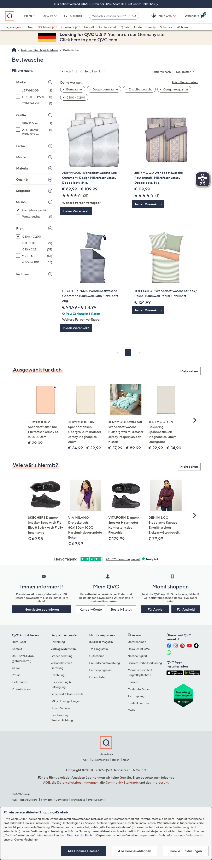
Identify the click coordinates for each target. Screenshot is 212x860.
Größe (21, 115)
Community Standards (122, 782)
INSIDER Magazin (101, 641)
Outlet (132, 710)
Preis (20, 228)
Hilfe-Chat (19, 641)
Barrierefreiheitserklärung (145, 663)
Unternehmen (137, 641)
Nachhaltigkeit (137, 656)
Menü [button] (28, 15)
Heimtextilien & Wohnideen (39, 50)
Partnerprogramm (100, 670)
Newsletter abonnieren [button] (41, 609)
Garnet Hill (62, 799)
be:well (89, 27)
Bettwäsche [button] (74, 89)
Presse (16, 675)
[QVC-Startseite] (14, 50)
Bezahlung (58, 675)
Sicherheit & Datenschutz (67, 694)
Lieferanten (19, 682)
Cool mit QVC (70, 27)
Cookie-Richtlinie (26, 839)
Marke (21, 82)
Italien (115, 759)
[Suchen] (135, 15)
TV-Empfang (136, 696)
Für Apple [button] (155, 609)
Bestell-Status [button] (121, 609)
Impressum (160, 782)
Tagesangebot (14, 27)
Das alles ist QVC (139, 649)
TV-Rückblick (73, 15)
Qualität (22, 179)
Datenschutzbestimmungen (78, 782)
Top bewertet (107, 27)
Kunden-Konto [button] (91, 609)
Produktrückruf (22, 689)
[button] (159, 16)
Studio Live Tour (138, 703)
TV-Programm (98, 649)
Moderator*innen (139, 689)
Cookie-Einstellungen (186, 851)
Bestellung (58, 641)
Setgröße (23, 191)
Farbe (20, 146)
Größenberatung (61, 656)
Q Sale (125, 27)
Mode (138, 27)
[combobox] (110, 16)
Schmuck (166, 27)
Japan (126, 759)
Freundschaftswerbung (104, 663)
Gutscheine (96, 656)
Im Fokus (22, 274)
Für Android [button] (186, 609)
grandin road (78, 799)
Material (22, 168)
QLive (16, 668)
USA (85, 759)
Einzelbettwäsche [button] (140, 89)
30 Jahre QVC (47, 27)
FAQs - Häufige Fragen (66, 701)
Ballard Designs (29, 799)
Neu (31, 27)
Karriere (133, 682)
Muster (21, 157)
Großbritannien (100, 759)
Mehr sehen (189, 371)
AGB (46, 782)
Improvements (96, 799)
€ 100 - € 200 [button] (75, 97)
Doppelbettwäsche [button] (105, 89)
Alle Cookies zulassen (83, 851)
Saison (21, 202)
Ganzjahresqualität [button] (175, 89)
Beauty (151, 27)
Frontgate (47, 799)
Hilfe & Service (60, 708)
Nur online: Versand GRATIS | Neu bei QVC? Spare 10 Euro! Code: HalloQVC (104, 4)
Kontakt (17, 649)
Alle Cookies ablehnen (134, 851)
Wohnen (182, 27)
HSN (14, 799)
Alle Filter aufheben (185, 82)
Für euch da (97, 677)
